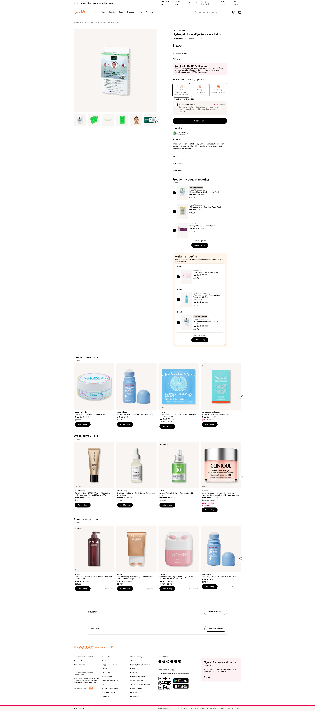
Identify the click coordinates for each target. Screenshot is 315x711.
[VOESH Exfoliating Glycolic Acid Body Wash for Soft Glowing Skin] (94, 555)
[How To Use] (200, 163)
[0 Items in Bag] (239, 12)
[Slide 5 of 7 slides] (136, 120)
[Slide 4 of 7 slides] (122, 120)
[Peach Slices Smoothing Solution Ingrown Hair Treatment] (136, 392)
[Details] (200, 156)
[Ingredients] (200, 170)
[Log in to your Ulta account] (233, 12)
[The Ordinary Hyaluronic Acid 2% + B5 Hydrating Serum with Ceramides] (136, 472)
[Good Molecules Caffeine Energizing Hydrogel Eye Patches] (94, 392)
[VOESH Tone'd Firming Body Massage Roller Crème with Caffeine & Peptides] (136, 555)
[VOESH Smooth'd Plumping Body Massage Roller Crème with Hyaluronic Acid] (178, 555)
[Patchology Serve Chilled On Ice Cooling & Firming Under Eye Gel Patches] (178, 393)
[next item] (156, 120)
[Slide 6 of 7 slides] (150, 120)
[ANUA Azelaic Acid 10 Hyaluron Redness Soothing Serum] (178, 472)
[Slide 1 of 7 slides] (80, 120)
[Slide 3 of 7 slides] (108, 120)
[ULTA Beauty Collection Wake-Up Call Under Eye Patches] (221, 392)
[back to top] (307, 703)
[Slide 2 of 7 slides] (94, 120)
